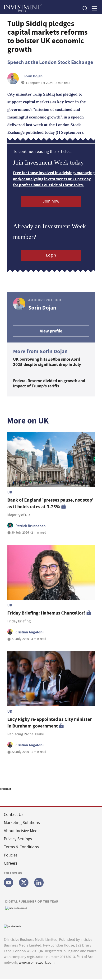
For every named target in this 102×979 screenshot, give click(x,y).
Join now (51, 201)
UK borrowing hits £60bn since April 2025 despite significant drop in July (47, 362)
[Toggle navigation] (93, 8)
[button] (85, 8)
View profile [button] (51, 331)
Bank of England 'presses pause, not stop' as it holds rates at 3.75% (50, 503)
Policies (11, 855)
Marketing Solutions (22, 822)
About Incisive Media (22, 831)
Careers (10, 863)
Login (51, 255)
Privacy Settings (18, 839)
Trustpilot (5, 788)
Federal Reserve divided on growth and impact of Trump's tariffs (49, 383)
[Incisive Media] (12, 925)
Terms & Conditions (21, 847)
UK (9, 492)
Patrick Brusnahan (30, 525)
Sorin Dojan (32, 76)
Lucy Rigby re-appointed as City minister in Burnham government (49, 722)
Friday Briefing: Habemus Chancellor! (46, 613)
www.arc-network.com (37, 962)
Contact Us (13, 814)
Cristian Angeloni (29, 632)
